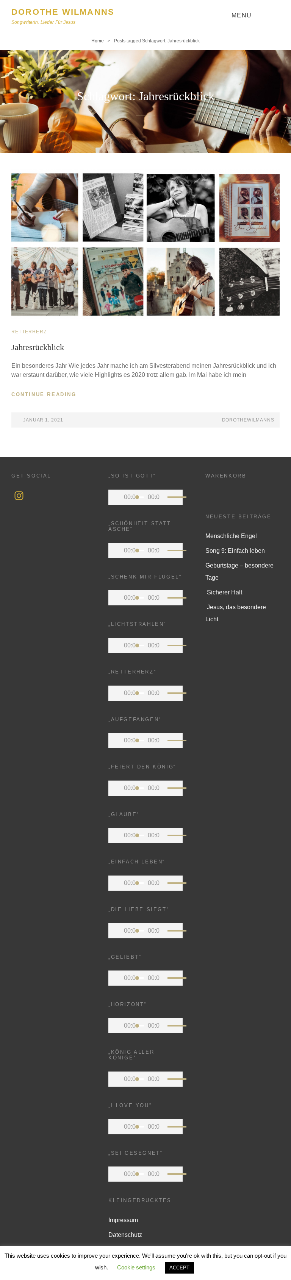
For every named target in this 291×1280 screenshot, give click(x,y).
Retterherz (29, 331)
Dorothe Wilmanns (62, 12)
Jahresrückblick (37, 347)
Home (97, 41)
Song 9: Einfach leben (235, 550)
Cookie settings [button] (136, 1267)
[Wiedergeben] (116, 497)
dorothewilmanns (248, 420)
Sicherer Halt (223, 592)
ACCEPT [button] (179, 1268)
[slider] (173, 498)
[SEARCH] (274, 16)
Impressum (123, 1220)
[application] (145, 497)
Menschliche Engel (231, 536)
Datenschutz (125, 1235)
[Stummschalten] (163, 497)
